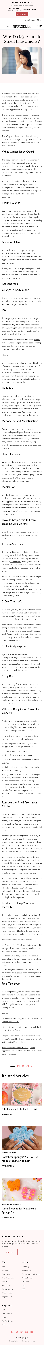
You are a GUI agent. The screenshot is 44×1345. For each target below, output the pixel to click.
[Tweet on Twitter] (23, 1066)
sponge (5, 948)
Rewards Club (6, 1285)
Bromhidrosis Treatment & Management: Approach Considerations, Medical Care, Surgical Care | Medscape (22, 1050)
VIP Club (5, 1282)
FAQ (3, 1310)
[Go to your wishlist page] (37, 26)
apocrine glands (20, 250)
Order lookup (7, 1314)
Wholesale (25, 1282)
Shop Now (22, 14)
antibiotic (5, 793)
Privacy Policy (13, 1341)
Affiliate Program (27, 1278)
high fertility (22, 432)
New (3, 1267)
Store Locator (6, 1325)
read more (7, 1114)
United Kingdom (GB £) (33, 20)
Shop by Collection (8, 1278)
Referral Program (7, 1289)
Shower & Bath (9, 1153)
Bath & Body (6, 1274)
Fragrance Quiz (7, 1297)
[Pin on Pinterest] (28, 1066)
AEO (23, 1289)
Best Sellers (6, 1270)
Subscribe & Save (7, 1293)
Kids (4, 1204)
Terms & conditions (28, 1341)
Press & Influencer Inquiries (31, 1274)
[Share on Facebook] (18, 1066)
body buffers (15, 561)
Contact (4, 1317)
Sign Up (9, 1252)
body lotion (6, 959)
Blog (23, 1285)
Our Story (25, 1267)
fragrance (18, 973)
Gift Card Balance (7, 1321)
